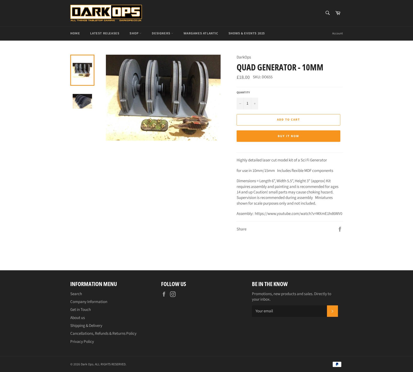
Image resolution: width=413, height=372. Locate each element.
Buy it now (288, 136)
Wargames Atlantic (201, 33)
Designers (161, 33)
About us (77, 318)
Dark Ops (87, 364)
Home (75, 33)
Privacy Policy (82, 342)
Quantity (243, 93)
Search (76, 294)
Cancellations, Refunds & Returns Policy (103, 333)
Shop (134, 33)
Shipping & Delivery (86, 326)
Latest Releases (104, 33)
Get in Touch (80, 310)
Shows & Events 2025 (246, 33)
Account (337, 33)
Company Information (88, 302)
